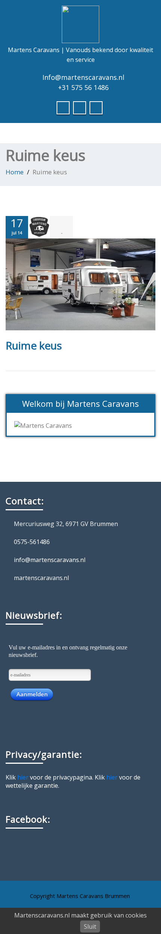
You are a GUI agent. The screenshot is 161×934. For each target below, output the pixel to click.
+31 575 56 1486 (83, 87)
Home (15, 172)
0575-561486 (32, 542)
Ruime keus (34, 345)
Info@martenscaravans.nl (83, 77)
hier (22, 777)
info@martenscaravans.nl (49, 560)
